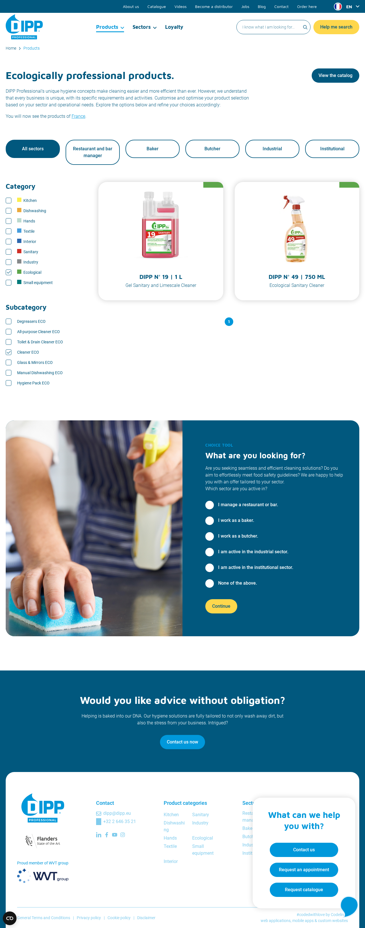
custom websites (333, 920)
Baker (153, 148)
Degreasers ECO (31, 321)
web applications (276, 920)
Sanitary (30, 252)
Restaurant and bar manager (92, 152)
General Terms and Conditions (43, 917)
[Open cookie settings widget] (10, 918)
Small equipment (38, 282)
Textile (29, 231)
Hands (29, 221)
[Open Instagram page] (122, 834)
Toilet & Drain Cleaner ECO (40, 342)
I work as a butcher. (238, 536)
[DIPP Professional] (24, 26)
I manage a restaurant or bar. (248, 504)
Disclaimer (146, 917)
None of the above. (237, 583)
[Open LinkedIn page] (98, 834)
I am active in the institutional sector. (255, 567)
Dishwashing (34, 210)
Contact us (304, 849)
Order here (307, 6)
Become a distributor (214, 6)
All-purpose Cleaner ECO (38, 331)
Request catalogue (304, 889)
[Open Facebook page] (106, 834)
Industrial (272, 148)
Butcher (212, 148)
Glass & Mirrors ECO (35, 362)
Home (11, 48)
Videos (180, 6)
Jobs (245, 6)
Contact (281, 6)
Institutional (332, 148)
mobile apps (303, 920)
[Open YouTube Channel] (114, 834)
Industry (30, 262)
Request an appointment (304, 869)
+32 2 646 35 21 (119, 821)
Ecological (32, 272)
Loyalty (174, 27)
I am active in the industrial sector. (253, 551)
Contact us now (182, 742)
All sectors (33, 148)
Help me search (336, 27)
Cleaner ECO (28, 352)
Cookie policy (119, 917)
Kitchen (30, 200)
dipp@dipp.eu (117, 813)
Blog (262, 6)
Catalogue (156, 6)
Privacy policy (89, 917)
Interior (29, 241)
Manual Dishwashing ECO (40, 372)
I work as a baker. (236, 520)
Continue (221, 606)
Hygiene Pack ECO (33, 383)
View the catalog (335, 75)
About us (131, 6)
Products (107, 27)
